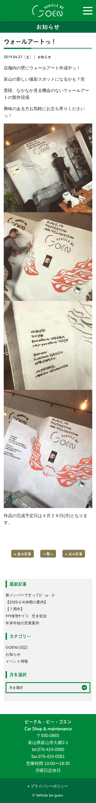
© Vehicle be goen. (48, 795)
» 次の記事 (73, 553)
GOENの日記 (17, 647)
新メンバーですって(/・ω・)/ (30, 595)
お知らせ (13, 654)
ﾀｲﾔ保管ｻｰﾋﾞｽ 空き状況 (26, 616)
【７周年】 (15, 609)
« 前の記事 (22, 553)
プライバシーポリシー (49, 786)
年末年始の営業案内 (22, 623)
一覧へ (48, 553)
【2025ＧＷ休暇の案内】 (27, 602)
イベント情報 (17, 661)
